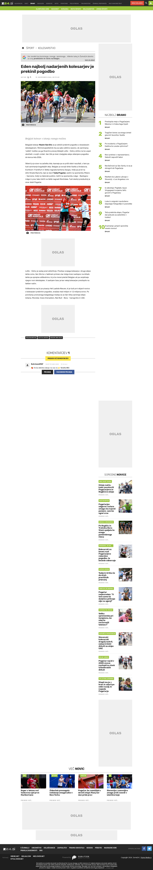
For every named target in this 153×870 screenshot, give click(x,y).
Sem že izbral (90, 60)
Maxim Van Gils (56, 337)
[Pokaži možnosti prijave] (151, 3)
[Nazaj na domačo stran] (23, 48)
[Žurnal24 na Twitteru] (149, 848)
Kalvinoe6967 (37, 364)
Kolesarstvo (46, 48)
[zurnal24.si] (7, 3)
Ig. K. (29, 77)
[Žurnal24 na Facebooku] (144, 848)
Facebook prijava (64, 372)
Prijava (47, 372)
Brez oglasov (137, 3)
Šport (30, 48)
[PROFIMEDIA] (58, 208)
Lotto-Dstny (43, 337)
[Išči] (146, 3)
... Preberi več (109, 868)
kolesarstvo (31, 337)
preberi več (58, 358)
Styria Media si (146, 857)
